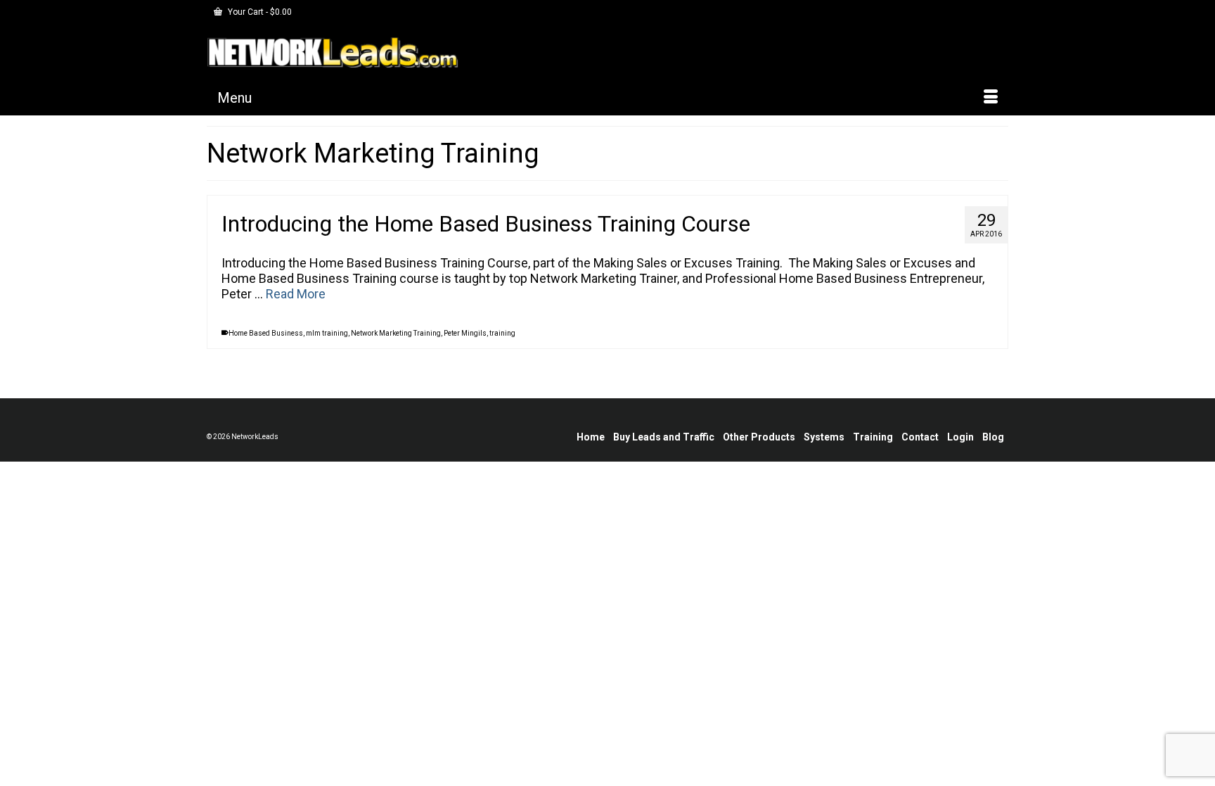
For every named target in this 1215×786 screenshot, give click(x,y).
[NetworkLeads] (333, 52)
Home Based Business (266, 333)
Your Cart (259, 12)
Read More (296, 293)
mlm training (327, 333)
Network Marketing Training (396, 333)
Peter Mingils (465, 333)
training (502, 333)
